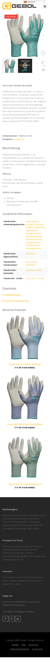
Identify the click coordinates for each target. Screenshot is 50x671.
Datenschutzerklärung (19, 649)
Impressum (33, 644)
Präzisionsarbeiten (34, 236)
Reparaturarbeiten (34, 239)
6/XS (33, 278)
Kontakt (15, 644)
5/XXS (28, 278)
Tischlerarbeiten (33, 245)
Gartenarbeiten (32, 221)
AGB (23, 644)
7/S (38, 278)
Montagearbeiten (33, 233)
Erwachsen (30, 270)
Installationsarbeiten (35, 224)
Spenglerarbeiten (33, 242)
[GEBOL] (19, 5)
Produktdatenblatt (12, 294)
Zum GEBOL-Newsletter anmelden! (18, 611)
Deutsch (31, 2)
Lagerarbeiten (32, 230)
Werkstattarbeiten (33, 248)
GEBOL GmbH (21, 640)
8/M (42, 278)
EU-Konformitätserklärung (16, 300)
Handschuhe (18, 139)
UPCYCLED (30, 253)
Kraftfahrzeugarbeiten (35, 227)
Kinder (39, 270)
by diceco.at (37, 649)
